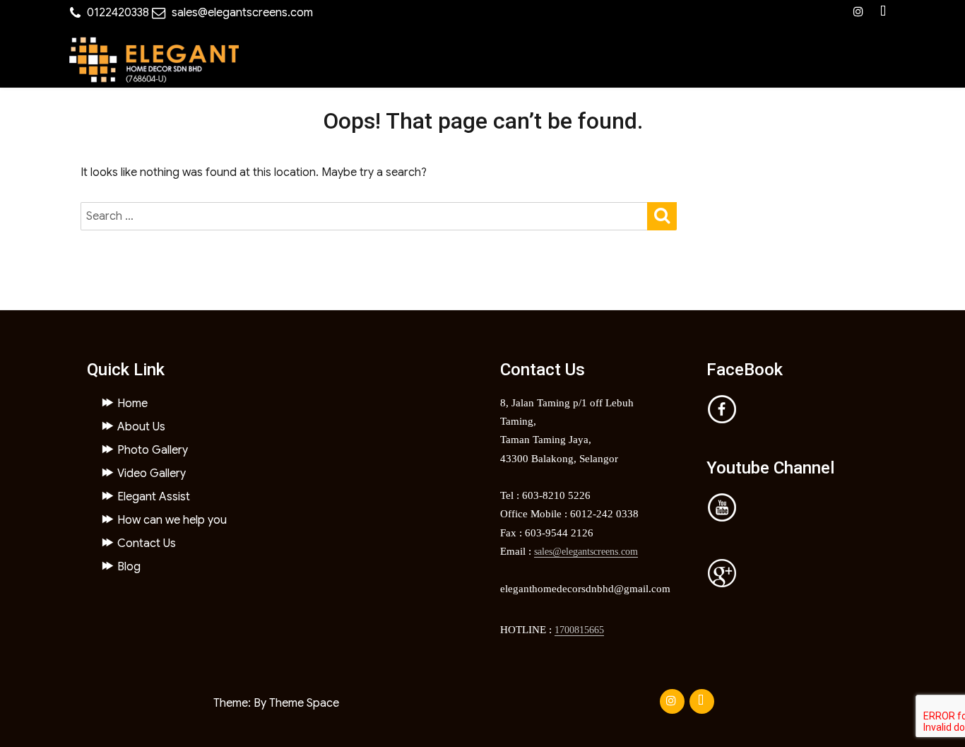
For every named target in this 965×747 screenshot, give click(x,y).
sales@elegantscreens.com (242, 13)
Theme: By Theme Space (276, 703)
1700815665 (579, 630)
